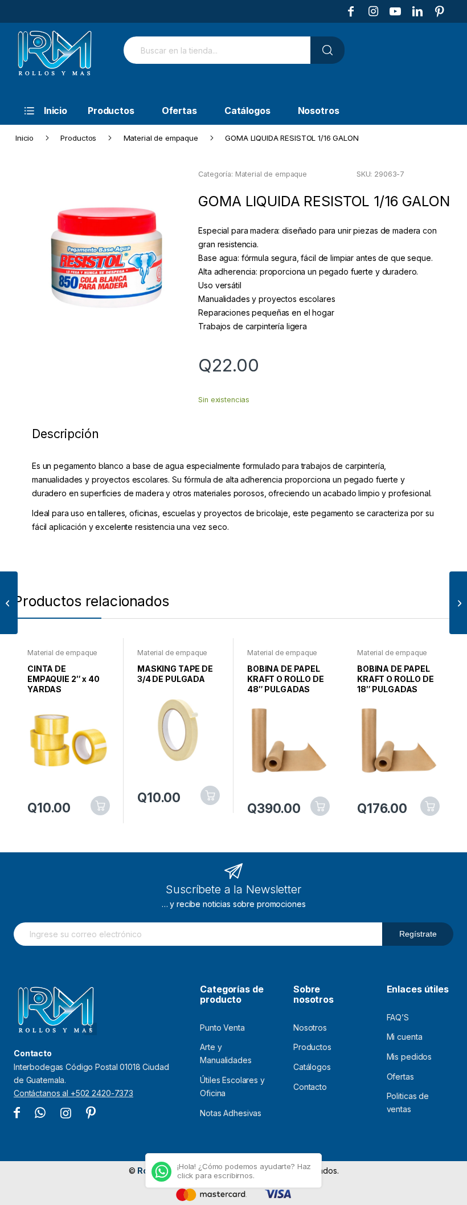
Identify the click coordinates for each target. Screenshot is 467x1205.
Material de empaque (271, 174)
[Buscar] (327, 50)
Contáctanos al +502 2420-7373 (73, 1093)
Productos (312, 1047)
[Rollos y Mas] (54, 59)
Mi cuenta (405, 1036)
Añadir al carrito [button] (100, 805)
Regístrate (418, 933)
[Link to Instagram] (373, 11)
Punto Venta (222, 1027)
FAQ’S (398, 1017)
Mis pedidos (409, 1056)
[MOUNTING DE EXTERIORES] (458, 602)
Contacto (310, 1087)
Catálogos (312, 1067)
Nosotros (310, 1027)
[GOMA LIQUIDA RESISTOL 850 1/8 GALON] (9, 602)
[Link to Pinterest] (439, 11)
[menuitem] (40, 110)
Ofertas (400, 1076)
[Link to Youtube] (395, 11)
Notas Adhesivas (230, 1113)
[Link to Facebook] (350, 11)
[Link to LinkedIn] (417, 11)
